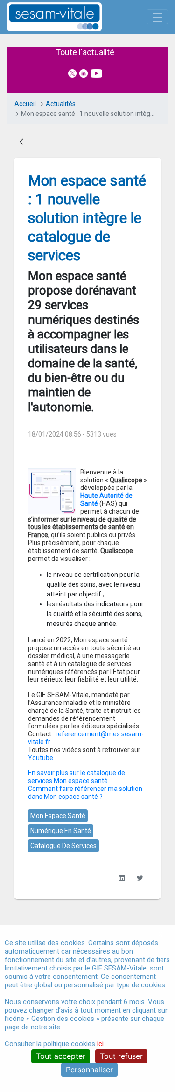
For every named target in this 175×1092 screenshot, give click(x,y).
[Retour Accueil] (70, 17)
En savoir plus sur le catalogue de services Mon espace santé (76, 776)
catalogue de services (63, 845)
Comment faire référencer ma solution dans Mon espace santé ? (85, 792)
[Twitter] (140, 878)
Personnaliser (89, 1069)
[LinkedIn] (121, 878)
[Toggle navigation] (157, 16)
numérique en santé (60, 830)
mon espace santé (57, 815)
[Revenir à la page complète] (21, 142)
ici (100, 1044)
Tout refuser (121, 1056)
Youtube (40, 758)
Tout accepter (60, 1056)
